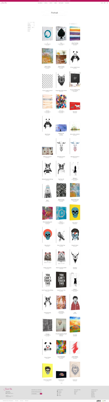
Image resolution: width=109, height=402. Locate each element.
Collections (31, 22)
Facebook (59, 391)
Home (28, 22)
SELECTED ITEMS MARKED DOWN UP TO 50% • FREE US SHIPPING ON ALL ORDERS (54, 0)
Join (41, 393)
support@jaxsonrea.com (10, 393)
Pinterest (59, 395)
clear (32, 27)
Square (29, 31)
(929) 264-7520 (9, 392)
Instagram (59, 392)
